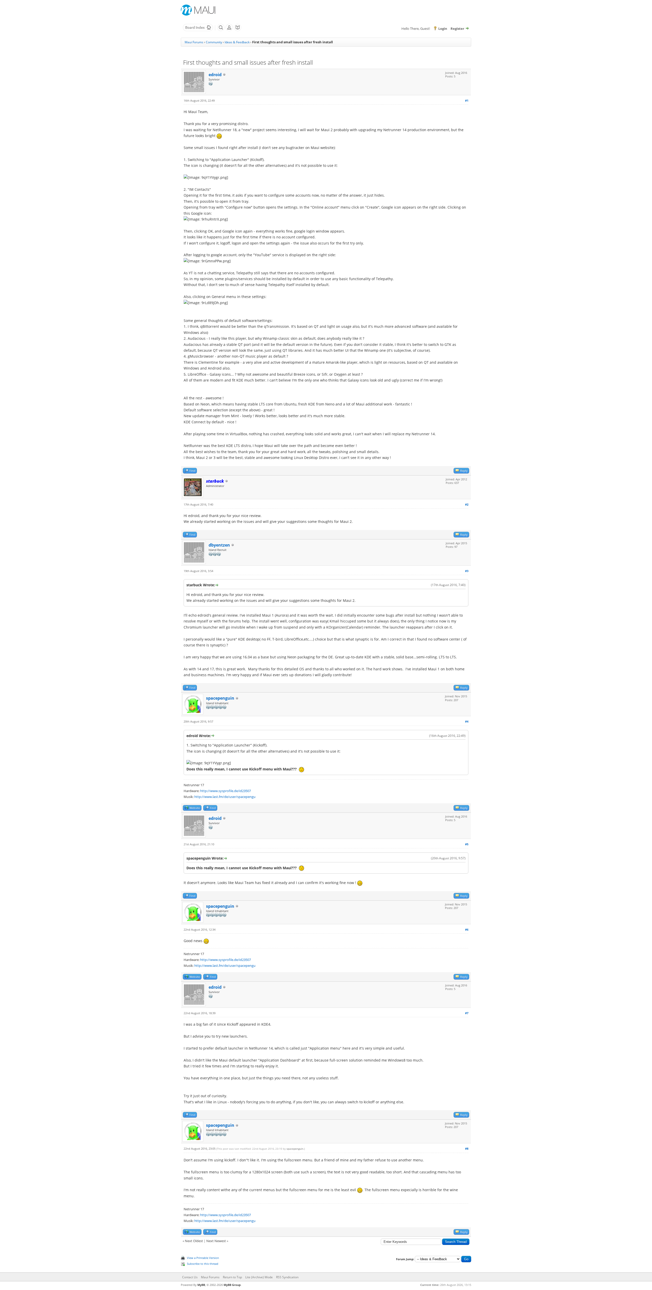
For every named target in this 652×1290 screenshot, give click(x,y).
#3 (466, 571)
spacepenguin (220, 698)
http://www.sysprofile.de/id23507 (225, 791)
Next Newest (216, 1241)
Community (214, 42)
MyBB (201, 1285)
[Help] (237, 30)
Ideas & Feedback (237, 42)
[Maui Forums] (198, 30)
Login (442, 28)
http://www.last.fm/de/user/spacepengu (224, 796)
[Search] (221, 30)
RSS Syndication (287, 1277)
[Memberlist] (229, 30)
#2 (466, 504)
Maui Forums (194, 42)
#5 (466, 844)
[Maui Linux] (198, 10)
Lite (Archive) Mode (259, 1277)
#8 (466, 1148)
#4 (466, 721)
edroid (215, 74)
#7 (466, 1013)
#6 (466, 929)
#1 (466, 100)
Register (457, 28)
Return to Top (232, 1277)
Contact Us (190, 1277)
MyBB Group (232, 1285)
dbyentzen (219, 545)
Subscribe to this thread (202, 1264)
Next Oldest (194, 1241)
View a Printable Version (203, 1258)
